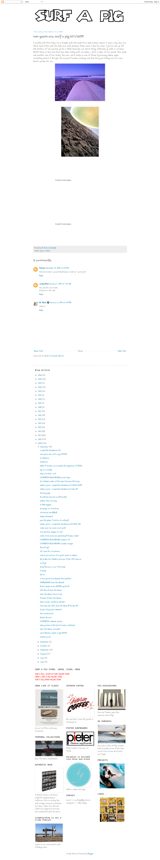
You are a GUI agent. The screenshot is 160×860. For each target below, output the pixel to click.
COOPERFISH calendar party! (51, 621)
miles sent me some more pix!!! (53, 528)
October (44, 646)
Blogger (91, 853)
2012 (40, 431)
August (43, 653)
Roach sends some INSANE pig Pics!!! (54, 586)
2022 (40, 391)
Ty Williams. (44, 458)
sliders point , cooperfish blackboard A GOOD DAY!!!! (61, 485)
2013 (40, 427)
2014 (40, 423)
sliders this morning (48, 500)
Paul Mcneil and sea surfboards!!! (53, 497)
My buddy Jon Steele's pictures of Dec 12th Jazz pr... (61, 559)
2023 (40, 387)
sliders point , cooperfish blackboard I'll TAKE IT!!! (60, 524)
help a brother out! (48, 473)
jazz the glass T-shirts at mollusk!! (54, 520)
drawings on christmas (49, 508)
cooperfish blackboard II (50, 450)
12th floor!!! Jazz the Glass (51, 590)
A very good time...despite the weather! (55, 578)
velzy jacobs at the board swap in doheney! (57, 625)
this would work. (47, 613)
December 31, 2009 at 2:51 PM (57, 268)
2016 (40, 415)
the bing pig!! (45, 493)
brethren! (44, 462)
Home (80, 351)
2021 (40, 395)
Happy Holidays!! (46, 516)
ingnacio (42, 251)
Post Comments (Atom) (54, 355)
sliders (48, 251)
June (42, 662)
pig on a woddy (46, 469)
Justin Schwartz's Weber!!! (51, 609)
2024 (40, 383)
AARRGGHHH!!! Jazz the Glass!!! (52, 582)
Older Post (122, 351)
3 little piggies (45, 504)
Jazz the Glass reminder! (50, 629)
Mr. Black (42, 302)
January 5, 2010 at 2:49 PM (60, 302)
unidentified (43, 283)
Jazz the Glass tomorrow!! (51, 594)
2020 (40, 399)
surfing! (43, 563)
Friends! (43, 570)
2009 (40, 443)
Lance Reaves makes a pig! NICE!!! (53, 633)
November (44, 642)
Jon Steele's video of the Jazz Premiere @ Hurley (60, 481)
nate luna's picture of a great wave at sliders (58, 555)
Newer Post (38, 351)
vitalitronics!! (45, 637)
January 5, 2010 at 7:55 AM (60, 283)
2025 (40, 379)
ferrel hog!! (44, 547)
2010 (40, 439)
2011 (40, 435)
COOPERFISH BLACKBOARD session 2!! (55, 539)
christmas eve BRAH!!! (48, 512)
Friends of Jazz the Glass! (50, 598)
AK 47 (42, 574)
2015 (40, 419)
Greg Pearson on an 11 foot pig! (52, 566)
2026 (40, 375)
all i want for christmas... (50, 551)
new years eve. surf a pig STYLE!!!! (53, 454)
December (44, 446)
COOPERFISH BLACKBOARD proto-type (55, 477)
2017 (40, 411)
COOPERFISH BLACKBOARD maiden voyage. (56, 543)
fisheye (42, 268)
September (45, 649)
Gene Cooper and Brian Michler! (52, 602)
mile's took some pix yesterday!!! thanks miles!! (59, 535)
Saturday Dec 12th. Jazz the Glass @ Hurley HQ (59, 605)
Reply (41, 275)
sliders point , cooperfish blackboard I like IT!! (59, 489)
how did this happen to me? (51, 532)
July (42, 658)
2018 (40, 407)
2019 (40, 403)
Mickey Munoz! (45, 617)
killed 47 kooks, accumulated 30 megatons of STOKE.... (61, 465)
